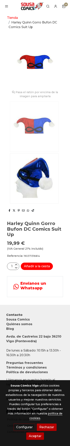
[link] (32, 6)
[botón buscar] (47, 6)
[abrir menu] (6, 6)
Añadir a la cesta (37, 266)
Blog (10, 329)
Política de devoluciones (27, 372)
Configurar (24, 427)
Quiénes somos (19, 324)
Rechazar (46, 427)
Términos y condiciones (26, 367)
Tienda (12, 18)
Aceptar (35, 436)
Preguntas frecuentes (24, 363)
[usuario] (55, 6)
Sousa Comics (18, 319)
